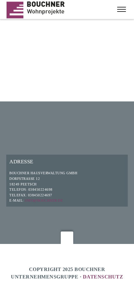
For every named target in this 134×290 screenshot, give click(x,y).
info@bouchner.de (44, 200)
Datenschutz (103, 276)
